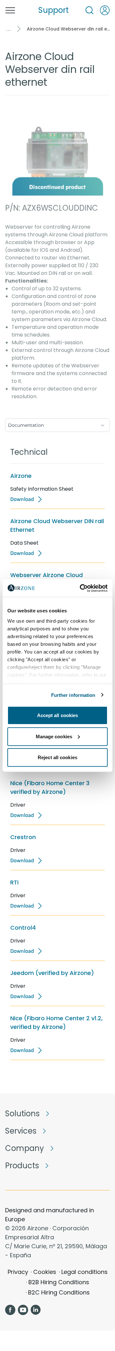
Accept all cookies (57, 715)
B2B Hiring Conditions (58, 1282)
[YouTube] (23, 1310)
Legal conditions (84, 1272)
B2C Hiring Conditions (59, 1292)
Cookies (44, 1272)
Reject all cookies (57, 757)
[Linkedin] (36, 1310)
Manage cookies (54, 736)
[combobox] (57, 424)
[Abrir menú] (10, 10)
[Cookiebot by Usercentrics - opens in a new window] (81, 588)
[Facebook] (10, 1310)
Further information (73, 694)
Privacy (18, 1272)
